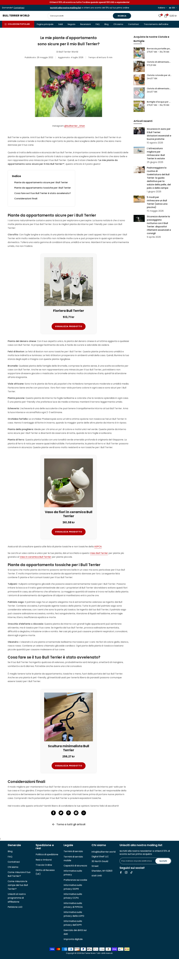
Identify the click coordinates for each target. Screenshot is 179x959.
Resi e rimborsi (44, 859)
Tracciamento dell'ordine (156, 24)
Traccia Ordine (44, 865)
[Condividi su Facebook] (53, 813)
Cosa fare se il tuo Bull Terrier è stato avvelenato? (42, 193)
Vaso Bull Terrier (99, 553)
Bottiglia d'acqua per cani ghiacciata (159, 102)
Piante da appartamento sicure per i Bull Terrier (41, 182)
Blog (106, 24)
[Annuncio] (89, 2)
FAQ (98, 24)
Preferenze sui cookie (75, 880)
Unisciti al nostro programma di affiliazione (17, 897)
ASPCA (98, 546)
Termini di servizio (73, 851)
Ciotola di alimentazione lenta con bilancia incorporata (159, 62)
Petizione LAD (15, 907)
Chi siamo (118, 24)
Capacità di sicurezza (75, 865)
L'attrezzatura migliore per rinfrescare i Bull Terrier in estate (156, 153)
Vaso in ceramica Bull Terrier (35, 557)
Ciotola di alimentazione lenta (159, 88)
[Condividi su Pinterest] (68, 813)
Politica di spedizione (47, 854)
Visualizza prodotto (68, 326)
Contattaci (133, 24)
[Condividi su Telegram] (76, 813)
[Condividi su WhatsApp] (83, 813)
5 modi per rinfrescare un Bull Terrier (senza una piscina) (157, 202)
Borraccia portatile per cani (159, 48)
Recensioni (85, 24)
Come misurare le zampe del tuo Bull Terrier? (18, 885)
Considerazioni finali (25, 198)
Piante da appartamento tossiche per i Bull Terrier (42, 187)
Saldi (60, 24)
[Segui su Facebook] (121, 872)
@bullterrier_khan (74, 125)
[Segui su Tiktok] (131, 872)
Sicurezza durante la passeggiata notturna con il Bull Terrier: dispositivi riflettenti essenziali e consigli (159, 225)
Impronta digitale (73, 939)
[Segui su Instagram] (126, 872)
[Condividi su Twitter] (61, 813)
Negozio (71, 24)
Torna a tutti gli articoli (70, 824)
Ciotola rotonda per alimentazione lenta (159, 75)
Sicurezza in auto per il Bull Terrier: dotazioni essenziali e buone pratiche (159, 134)
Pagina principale (45, 24)
